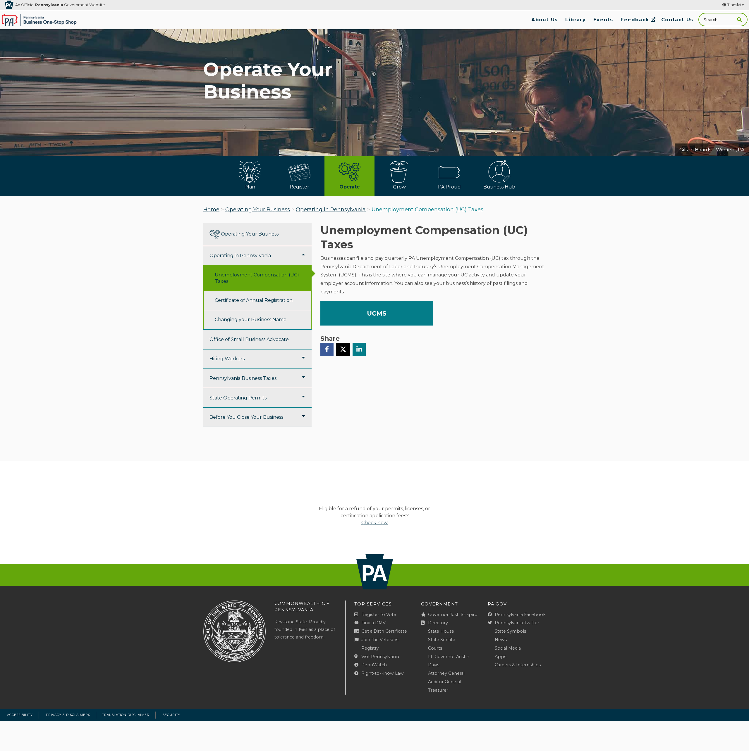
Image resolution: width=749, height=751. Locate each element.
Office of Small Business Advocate (249, 339)
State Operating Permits (238, 398)
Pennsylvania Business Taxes (242, 378)
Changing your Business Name (250, 319)
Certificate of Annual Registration (254, 300)
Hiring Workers (227, 358)
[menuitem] (544, 19)
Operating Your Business (257, 209)
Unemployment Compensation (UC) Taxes (257, 278)
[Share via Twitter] (343, 349)
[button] (739, 19)
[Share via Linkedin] (359, 349)
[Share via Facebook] (327, 349)
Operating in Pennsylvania (331, 209)
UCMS (376, 313)
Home (211, 209)
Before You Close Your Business (246, 417)
